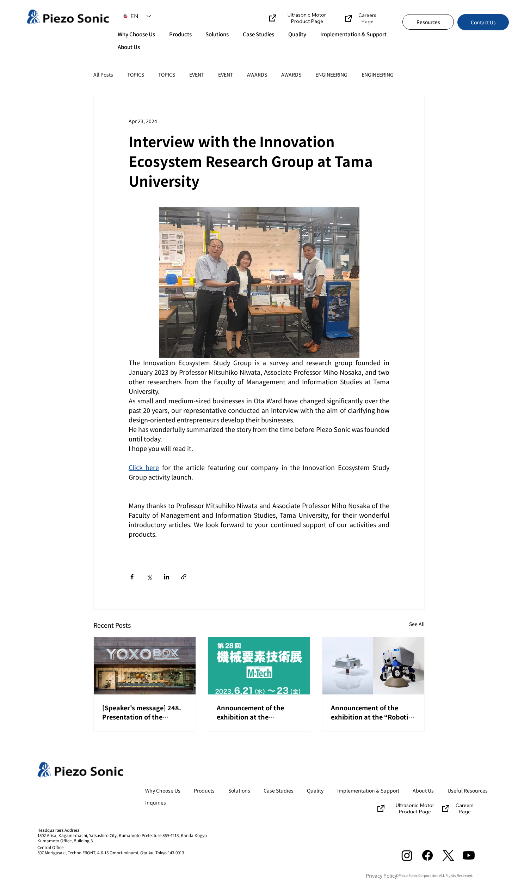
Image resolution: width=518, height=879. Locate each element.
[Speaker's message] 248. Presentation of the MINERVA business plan (141, 712)
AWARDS (257, 74)
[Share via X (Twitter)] (149, 576)
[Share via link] (183, 576)
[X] (448, 855)
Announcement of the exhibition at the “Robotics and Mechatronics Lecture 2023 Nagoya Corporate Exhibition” (372, 712)
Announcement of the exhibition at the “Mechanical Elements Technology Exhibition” (253, 712)
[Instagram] (407, 855)
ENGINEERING (331, 74)
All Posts (103, 74)
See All (417, 623)
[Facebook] (427, 855)
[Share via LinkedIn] (166, 576)
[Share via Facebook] (132, 576)
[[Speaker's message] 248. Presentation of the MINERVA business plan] (145, 665)
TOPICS (135, 74)
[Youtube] (469, 855)
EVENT (196, 74)
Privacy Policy (381, 875)
